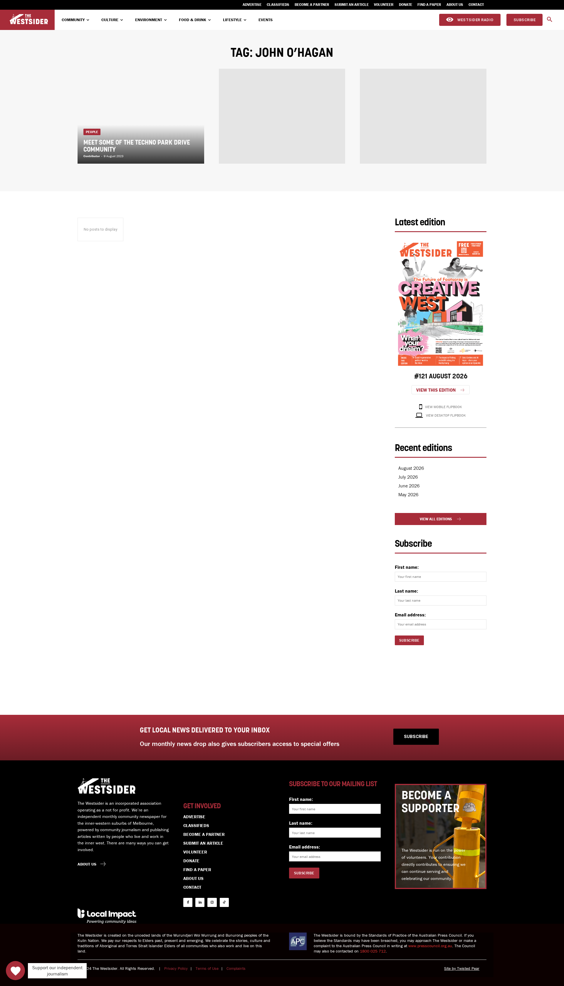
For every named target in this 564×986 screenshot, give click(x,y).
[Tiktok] (224, 902)
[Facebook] (187, 902)
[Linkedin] (199, 902)
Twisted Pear (468, 968)
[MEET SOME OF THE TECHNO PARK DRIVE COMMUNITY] (141, 116)
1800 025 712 (373, 951)
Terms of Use (207, 968)
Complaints (236, 968)
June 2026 (408, 486)
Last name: (406, 591)
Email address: (410, 615)
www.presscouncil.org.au (430, 945)
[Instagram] (211, 902)
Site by (450, 968)
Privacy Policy (176, 968)
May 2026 (408, 494)
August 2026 (411, 468)
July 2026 (408, 477)
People (92, 132)
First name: (407, 567)
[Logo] (29, 19)
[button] (550, 20)
